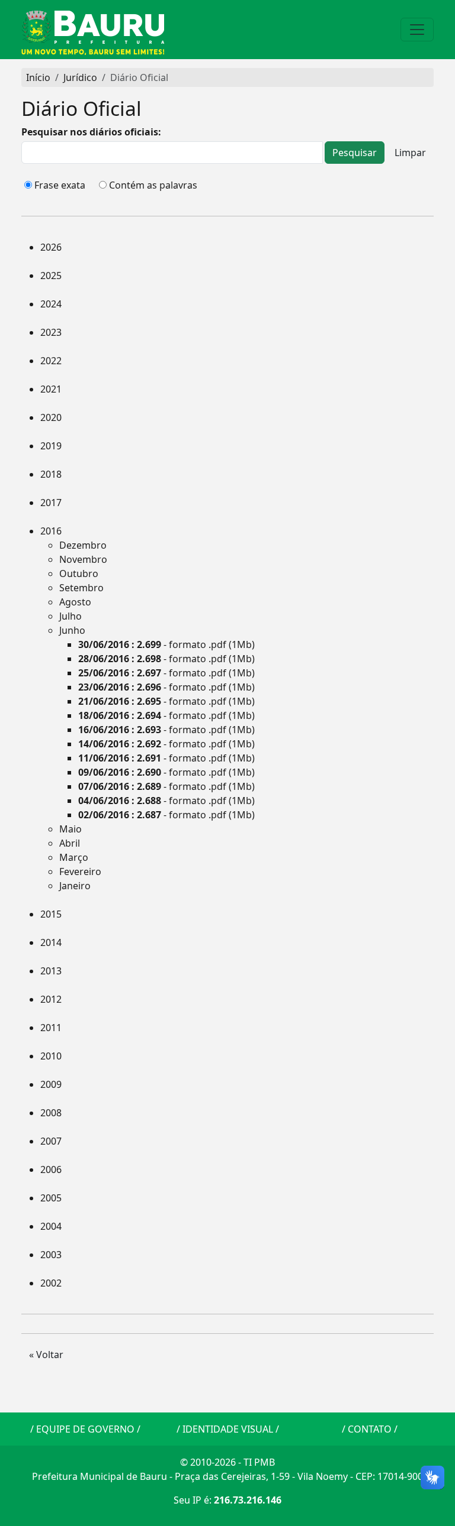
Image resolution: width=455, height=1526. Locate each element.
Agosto (75, 601)
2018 (51, 474)
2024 (51, 303)
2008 (51, 1112)
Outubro (78, 573)
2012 (51, 999)
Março (73, 857)
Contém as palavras (153, 185)
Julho (70, 616)
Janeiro (75, 885)
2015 (51, 914)
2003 (51, 1254)
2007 (51, 1141)
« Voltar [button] (46, 1354)
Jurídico (80, 77)
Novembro (83, 559)
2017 (51, 502)
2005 (51, 1197)
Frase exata (59, 185)
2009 (51, 1084)
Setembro (81, 587)
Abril (69, 843)
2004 (51, 1226)
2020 (51, 417)
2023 (51, 332)
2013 (51, 970)
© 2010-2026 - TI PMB (227, 1462)
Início (38, 77)
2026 (51, 247)
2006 (51, 1169)
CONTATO (370, 1429)
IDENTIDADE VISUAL (227, 1429)
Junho (72, 630)
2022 (51, 360)
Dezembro (83, 545)
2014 (51, 942)
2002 (51, 1283)
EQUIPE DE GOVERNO (85, 1429)
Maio (70, 828)
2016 (51, 530)
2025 (51, 275)
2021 (51, 389)
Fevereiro (80, 871)
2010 (51, 1055)
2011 (51, 1027)
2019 (51, 445)
